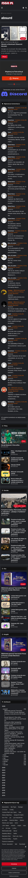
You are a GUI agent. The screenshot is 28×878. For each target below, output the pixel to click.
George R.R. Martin (18, 815)
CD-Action (4, 809)
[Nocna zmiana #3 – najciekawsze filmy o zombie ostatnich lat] (5, 481)
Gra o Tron (4, 817)
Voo (9, 387)
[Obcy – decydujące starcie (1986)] (5, 453)
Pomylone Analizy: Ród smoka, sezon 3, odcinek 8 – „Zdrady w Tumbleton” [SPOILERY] (13, 511)
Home (4, 13)
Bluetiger (20, 807)
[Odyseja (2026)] (5, 467)
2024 (3, 770)
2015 (3, 793)
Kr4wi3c (13, 825)
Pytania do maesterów (7, 841)
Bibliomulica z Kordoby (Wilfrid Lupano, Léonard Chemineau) (18, 691)
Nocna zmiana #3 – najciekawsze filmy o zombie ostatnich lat (17, 480)
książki (19, 825)
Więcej (4, 56)
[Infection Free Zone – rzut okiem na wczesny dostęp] (5, 618)
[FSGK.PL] (7, 3)
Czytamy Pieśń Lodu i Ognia (9, 812)
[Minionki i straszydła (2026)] (5, 474)
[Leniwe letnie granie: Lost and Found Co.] (5, 598)
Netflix (15, 833)
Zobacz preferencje (14, 872)
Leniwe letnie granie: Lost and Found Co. (18, 596)
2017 (3, 788)
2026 (3, 706)
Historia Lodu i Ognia (7, 823)
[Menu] (2, 8)
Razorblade (22, 844)
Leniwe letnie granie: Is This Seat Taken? (17, 603)
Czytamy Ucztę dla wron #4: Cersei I (17, 108)
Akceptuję (14, 864)
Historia (22, 820)
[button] (25, 847)
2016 (3, 790)
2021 (3, 777)
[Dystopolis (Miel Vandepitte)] (5, 670)
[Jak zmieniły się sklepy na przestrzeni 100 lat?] (5, 541)
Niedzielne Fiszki (6, 836)
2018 (3, 785)
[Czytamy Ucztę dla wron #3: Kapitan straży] (5, 677)
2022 (3, 775)
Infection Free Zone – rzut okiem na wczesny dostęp (18, 617)
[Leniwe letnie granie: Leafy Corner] (5, 612)
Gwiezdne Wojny (13, 820)
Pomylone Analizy (6, 838)
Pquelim (15, 838)
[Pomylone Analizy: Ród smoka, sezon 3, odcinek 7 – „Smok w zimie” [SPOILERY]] (5, 521)
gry (10, 817)
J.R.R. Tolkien (5, 825)
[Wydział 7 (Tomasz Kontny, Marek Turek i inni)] (5, 684)
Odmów (14, 868)
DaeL (3, 42)
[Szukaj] (26, 8)
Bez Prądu (13, 807)
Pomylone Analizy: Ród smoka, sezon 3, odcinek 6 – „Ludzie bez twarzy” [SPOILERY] (18, 531)
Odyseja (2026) (15, 465)
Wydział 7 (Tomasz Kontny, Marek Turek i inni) (17, 684)
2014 (3, 795)
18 (14, 42)
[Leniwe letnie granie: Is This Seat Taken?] (5, 605)
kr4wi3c (10, 302)
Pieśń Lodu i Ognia (17, 836)
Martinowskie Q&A (6, 830)
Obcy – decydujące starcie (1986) (14, 727)
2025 (3, 767)
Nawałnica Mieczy (6, 833)
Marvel (15, 830)
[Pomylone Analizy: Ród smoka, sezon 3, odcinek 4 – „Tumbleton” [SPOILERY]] (5, 557)
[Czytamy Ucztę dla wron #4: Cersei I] (5, 663)
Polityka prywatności (14, 876)
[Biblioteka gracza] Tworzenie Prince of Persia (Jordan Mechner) (16, 291)
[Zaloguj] (23, 8)
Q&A (16, 844)
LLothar (14, 828)
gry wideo (4, 820)
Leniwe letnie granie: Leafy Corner (14, 743)
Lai (3, 828)
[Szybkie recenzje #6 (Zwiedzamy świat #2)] (5, 460)
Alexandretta (5, 807)
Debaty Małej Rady (7, 815)
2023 (3, 772)
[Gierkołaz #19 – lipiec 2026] (5, 625)
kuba (24, 825)
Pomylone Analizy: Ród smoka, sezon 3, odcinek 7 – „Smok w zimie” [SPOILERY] (13, 746)
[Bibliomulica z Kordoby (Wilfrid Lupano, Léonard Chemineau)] (5, 692)
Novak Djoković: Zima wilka (10, 445)
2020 (3, 780)
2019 (3, 783)
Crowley (10, 290)
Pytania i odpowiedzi (7, 844)
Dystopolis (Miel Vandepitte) (12, 722)
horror (16, 823)
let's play (8, 828)
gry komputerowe (17, 817)
